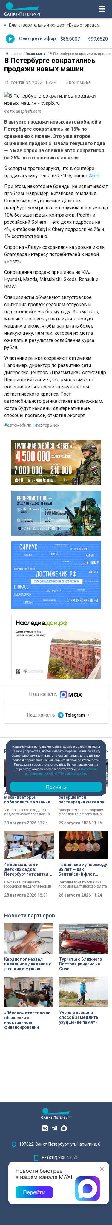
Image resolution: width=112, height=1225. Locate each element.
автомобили (17, 425)
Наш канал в (43, 695)
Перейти (34, 1192)
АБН (94, 175)
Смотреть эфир (37, 38)
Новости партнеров (29, 915)
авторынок (47, 425)
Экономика (78, 82)
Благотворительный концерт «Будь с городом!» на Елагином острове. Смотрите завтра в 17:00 (58, 25)
